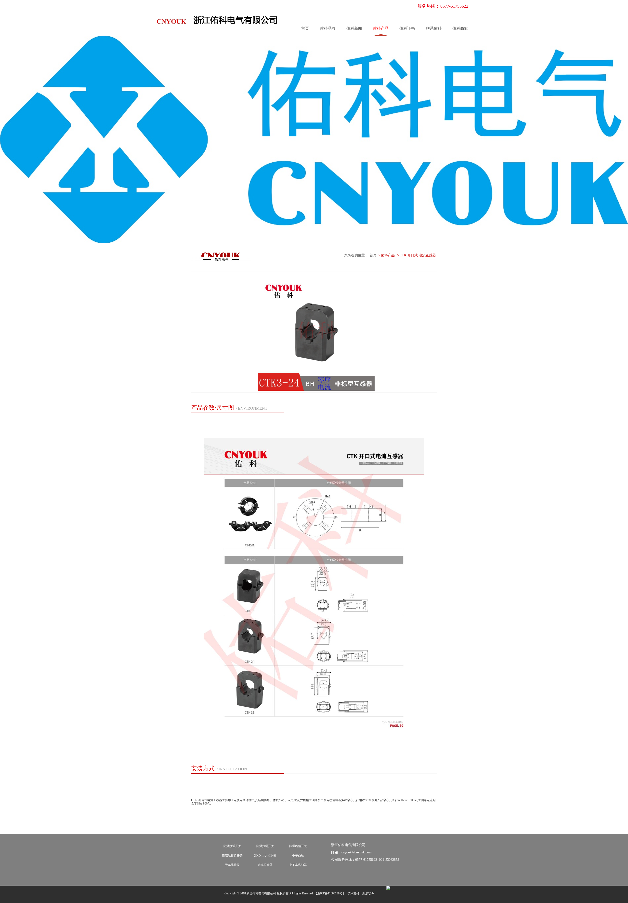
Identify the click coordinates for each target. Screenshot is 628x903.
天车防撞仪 (232, 865)
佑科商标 (460, 28)
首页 (305, 28)
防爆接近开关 (232, 846)
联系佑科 (434, 28)
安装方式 (203, 768)
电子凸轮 (298, 855)
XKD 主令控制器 (265, 855)
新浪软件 (368, 893)
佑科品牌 (328, 28)
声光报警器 (265, 865)
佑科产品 (381, 28)
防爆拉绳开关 (265, 846)
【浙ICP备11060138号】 (329, 893)
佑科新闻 (354, 28)
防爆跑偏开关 (298, 846)
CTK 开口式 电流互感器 (418, 255)
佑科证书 (407, 28)
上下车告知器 (298, 865)
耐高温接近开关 (232, 855)
